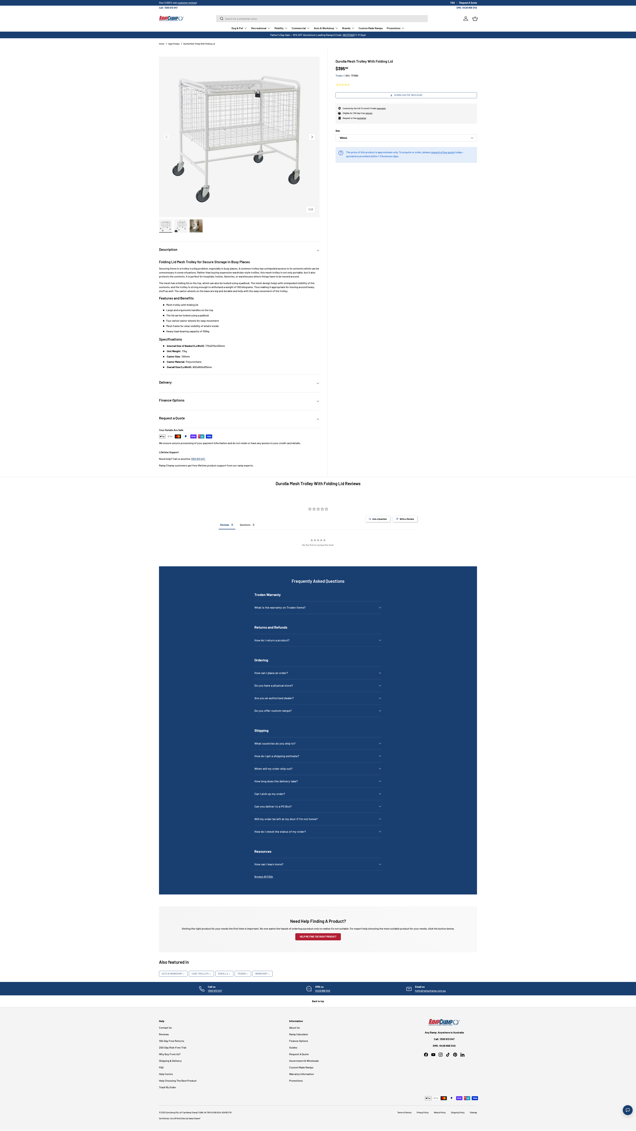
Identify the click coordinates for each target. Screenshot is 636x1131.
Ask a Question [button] (379, 519)
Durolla (224, 973)
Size (338, 130)
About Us (294, 1027)
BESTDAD (348, 34)
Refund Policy (440, 1112)
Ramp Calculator (298, 1034)
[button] (475, 18)
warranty (381, 108)
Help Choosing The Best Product (178, 1080)
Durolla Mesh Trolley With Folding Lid (199, 44)
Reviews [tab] (224, 524)
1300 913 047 (215, 990)
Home (161, 44)
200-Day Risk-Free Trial (172, 1047)
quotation (361, 118)
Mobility (279, 28)
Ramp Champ (192, 1112)
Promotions (393, 28)
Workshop (262, 973)
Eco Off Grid (175, 1118)
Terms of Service (404, 1112)
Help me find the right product (318, 936)
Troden (339, 75)
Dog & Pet (237, 28)
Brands (346, 28)
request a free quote (443, 152)
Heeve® (197, 1118)
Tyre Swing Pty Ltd (174, 1112)
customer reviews (187, 2)
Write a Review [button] (407, 519)
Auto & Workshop (324, 28)
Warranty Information (301, 1074)
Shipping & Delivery (170, 1060)
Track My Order (167, 1087)
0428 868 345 (322, 990)
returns (368, 113)
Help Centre (166, 1074)
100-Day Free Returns (171, 1040)
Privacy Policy (423, 1112)
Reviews (164, 1034)
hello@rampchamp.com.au (430, 990)
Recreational (258, 28)
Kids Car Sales (187, 1118)
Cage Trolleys (174, 44)
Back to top (318, 1001)
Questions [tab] (245, 524)
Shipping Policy (458, 1112)
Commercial (299, 28)
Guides (293, 1047)
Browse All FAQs (263, 876)
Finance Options (298, 1040)
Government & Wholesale (304, 1060)
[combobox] (322, 18)
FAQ (452, 2)
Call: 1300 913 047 (168, 7)
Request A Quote (468, 2)
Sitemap (473, 1112)
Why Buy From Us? (170, 1054)
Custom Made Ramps (371, 28)
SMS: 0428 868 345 (466, 7)
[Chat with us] (628, 1110)
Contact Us (165, 1027)
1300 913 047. (198, 458)
